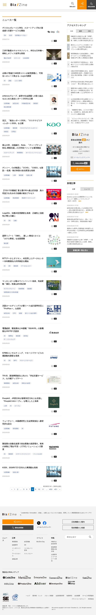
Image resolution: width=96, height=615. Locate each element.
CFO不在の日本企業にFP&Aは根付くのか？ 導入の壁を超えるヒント (82, 83)
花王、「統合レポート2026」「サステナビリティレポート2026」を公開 (22, 122)
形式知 (26, 336)
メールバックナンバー (82, 157)
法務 (15, 220)
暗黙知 (11, 336)
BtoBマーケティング (28, 198)
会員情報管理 (60, 595)
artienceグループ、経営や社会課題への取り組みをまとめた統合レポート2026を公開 (22, 97)
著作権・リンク (37, 595)
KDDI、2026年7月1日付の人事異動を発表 (20, 467)
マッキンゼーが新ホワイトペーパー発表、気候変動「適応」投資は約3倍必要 (23, 282)
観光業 (6, 243)
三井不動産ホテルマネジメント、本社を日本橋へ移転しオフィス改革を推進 (23, 52)
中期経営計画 (26, 103)
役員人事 (29, 175)
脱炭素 (29, 289)
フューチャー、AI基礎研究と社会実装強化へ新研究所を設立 (23, 422)
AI (4, 81)
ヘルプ (28, 595)
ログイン (81, 169)
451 (55, 489)
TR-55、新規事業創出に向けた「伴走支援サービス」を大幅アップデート (22, 377)
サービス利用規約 (88, 595)
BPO (15, 360)
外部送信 (91, 599)
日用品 (13, 131)
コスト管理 (18, 81)
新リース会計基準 (30, 313)
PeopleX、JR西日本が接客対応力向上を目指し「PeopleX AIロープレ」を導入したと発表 (22, 399)
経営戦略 (27, 541)
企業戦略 (7, 103)
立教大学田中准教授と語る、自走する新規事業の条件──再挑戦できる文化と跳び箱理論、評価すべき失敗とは (82, 74)
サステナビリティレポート (28, 128)
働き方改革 (7, 58)
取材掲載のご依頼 (78, 527)
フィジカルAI (37, 454)
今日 (71, 31)
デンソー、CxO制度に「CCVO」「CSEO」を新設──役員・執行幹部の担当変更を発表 (22, 169)
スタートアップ (9, 152)
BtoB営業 (16, 198)
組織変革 (15, 545)
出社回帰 (26, 58)
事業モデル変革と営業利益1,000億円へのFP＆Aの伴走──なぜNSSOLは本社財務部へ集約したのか (80, 230)
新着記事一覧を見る (80, 250)
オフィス (17, 58)
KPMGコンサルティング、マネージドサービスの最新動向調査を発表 (23, 354)
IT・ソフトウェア (9, 339)
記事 (73, 189)
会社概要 (77, 595)
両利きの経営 (26, 383)
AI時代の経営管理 (54, 542)
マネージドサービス (26, 360)
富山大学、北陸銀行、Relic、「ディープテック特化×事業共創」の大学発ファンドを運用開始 (22, 146)
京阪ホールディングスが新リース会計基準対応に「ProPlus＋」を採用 (23, 307)
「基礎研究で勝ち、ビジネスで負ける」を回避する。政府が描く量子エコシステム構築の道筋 (82, 112)
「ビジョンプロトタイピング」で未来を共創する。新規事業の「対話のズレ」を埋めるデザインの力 (82, 120)
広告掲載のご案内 (78, 522)
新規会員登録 (81, 163)
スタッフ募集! (49, 595)
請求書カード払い (20, 35)
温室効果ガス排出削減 (11, 292)
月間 (89, 31)
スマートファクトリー (23, 454)
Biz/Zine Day (41, 541)
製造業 (35, 103)
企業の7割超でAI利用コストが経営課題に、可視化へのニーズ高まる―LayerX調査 (22, 74)
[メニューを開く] (4, 4)
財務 (20, 313)
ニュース (87, 189)
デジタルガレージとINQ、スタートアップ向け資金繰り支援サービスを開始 (22, 29)
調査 (10, 81)
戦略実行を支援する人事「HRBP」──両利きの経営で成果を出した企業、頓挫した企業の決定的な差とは (82, 38)
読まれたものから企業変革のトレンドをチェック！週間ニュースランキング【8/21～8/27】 (79, 199)
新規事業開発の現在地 (54, 549)
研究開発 (15, 428)
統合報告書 (7, 107)
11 (43, 489)
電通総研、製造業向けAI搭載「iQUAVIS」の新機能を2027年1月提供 (23, 329)
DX (5, 35)
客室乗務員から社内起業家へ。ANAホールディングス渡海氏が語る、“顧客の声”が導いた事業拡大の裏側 (82, 55)
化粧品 (6, 131)
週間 (80, 31)
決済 (10, 35)
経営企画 (15, 103)
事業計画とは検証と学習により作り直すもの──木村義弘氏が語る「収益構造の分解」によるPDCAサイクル (82, 91)
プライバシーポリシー (79, 599)
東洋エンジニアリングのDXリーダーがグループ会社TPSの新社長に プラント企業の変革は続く (82, 47)
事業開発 (20, 152)
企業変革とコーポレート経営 (54, 557)
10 (39, 489)
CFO (14, 313)
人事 (14, 175)
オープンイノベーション (33, 152)
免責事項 (69, 595)
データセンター (26, 266)
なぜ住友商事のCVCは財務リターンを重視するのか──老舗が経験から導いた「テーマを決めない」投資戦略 (82, 102)
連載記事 (15, 559)
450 (50, 489)
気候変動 (21, 289)
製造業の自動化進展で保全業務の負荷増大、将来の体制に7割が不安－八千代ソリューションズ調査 (23, 446)
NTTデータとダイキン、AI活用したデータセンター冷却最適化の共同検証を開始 (23, 259)
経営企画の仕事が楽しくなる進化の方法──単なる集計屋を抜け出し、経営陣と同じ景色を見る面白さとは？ (80, 210)
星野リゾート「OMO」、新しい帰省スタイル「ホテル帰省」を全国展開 (21, 237)
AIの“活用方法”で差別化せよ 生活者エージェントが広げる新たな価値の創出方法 (82, 64)
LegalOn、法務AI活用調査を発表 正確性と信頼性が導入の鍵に (23, 214)
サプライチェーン (9, 289)
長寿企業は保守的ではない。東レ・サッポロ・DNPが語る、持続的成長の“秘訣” (79, 220)
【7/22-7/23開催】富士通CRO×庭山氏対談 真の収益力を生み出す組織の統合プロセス (23, 191)
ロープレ (17, 406)
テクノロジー (28, 553)
